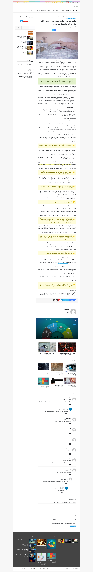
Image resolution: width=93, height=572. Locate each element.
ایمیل (75, 519)
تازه (32, 27)
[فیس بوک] (55, 30)
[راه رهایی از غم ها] (30, 53)
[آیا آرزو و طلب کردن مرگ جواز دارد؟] (30, 43)
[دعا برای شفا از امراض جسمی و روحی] (32, 560)
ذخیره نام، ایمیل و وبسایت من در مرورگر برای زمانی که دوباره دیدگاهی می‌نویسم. (63, 523)
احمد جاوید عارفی (65, 309)
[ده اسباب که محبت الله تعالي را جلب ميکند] (57, 367)
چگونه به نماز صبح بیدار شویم (66, 328)
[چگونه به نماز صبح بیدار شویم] (41, 557)
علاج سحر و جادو (43, 10)
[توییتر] (53, 30)
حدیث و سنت (71, 18)
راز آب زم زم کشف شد (24, 544)
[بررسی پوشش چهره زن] (57, 381)
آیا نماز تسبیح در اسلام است (71, 385)
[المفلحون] (76, 6)
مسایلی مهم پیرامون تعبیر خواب (44, 386)
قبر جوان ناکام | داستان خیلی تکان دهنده (22, 539)
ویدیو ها (72, 10)
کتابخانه (67, 10)
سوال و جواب (59, 10)
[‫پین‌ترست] (59, 300)
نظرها (18, 27)
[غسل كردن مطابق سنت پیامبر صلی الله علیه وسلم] (43, 366)
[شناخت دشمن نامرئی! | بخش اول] (32, 551)
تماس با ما (30, 10)
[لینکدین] (62, 300)
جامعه (49, 10)
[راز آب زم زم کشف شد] (32, 546)
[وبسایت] (68, 312)
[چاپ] (54, 300)
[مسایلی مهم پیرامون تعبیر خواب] (43, 381)
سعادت (53, 10)
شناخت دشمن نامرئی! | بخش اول (22, 549)
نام (75, 515)
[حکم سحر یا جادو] (51, 544)
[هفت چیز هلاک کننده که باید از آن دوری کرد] (32, 556)
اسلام (75, 18)
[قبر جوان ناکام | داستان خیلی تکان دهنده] (32, 541)
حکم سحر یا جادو (53, 549)
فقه (63, 10)
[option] (57, 328)
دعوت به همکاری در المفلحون (24, 568)
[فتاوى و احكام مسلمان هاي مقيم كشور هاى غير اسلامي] (30, 33)
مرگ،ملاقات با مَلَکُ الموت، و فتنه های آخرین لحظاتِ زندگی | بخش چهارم (22, 37)
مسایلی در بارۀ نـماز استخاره (41, 546)
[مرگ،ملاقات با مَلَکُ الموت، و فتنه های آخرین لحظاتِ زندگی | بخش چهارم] (30, 38)
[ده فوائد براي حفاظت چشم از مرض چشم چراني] (70, 368)
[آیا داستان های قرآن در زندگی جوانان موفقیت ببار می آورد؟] (30, 48)
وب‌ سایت (54, 519)
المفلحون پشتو (37, 568)
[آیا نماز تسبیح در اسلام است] (70, 381)
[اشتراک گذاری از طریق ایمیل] (57, 300)
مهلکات (38, 10)
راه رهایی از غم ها (24, 51)
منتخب (67, 18)
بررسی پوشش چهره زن (59, 385)
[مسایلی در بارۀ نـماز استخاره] (41, 542)
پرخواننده (25, 27)
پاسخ (70, 404)
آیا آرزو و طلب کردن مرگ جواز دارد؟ (60, 2)
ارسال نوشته (17, 568)
